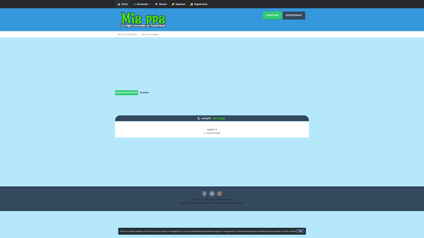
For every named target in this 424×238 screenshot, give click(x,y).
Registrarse (200, 4)
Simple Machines (224, 199)
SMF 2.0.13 (197, 199)
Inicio (124, 4)
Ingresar (179, 4)
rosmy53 (206, 118)
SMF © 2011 (209, 199)
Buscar (162, 4)
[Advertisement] (212, 67)
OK (300, 231)
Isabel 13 (212, 129)
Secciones (142, 4)
